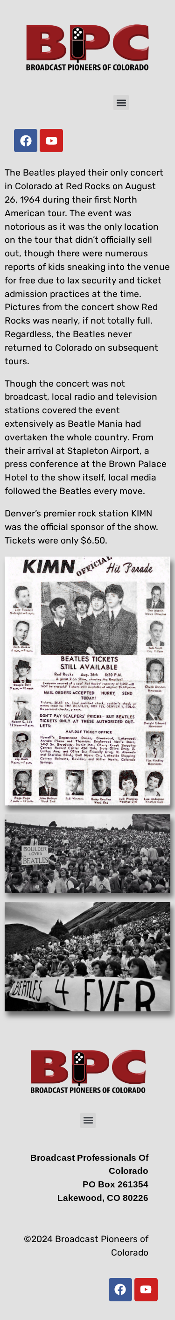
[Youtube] (51, 140)
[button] (121, 102)
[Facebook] (25, 140)
